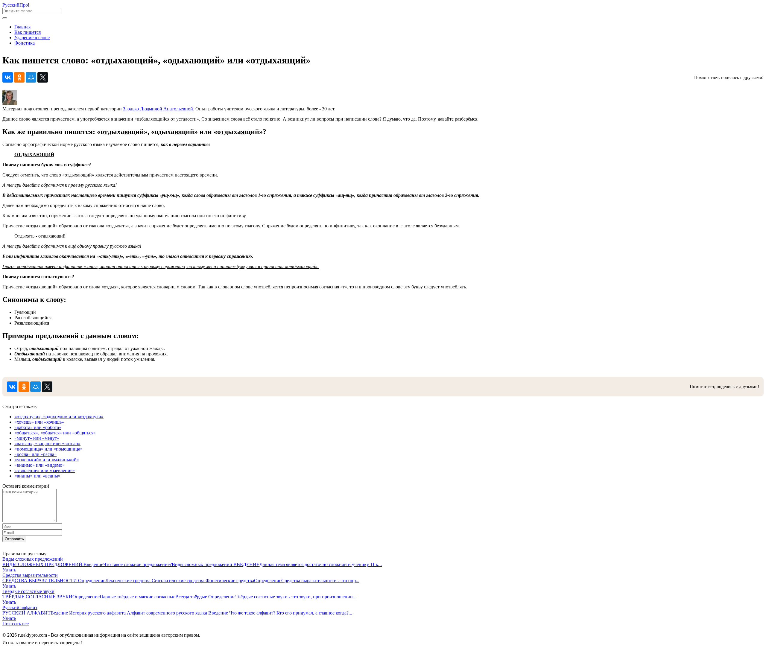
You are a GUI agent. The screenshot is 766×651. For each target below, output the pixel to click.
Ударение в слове (32, 37)
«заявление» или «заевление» (44, 470)
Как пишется (27, 32)
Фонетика (24, 42)
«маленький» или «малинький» (46, 459)
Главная (22, 26)
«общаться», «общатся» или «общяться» (55, 432)
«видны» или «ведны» (37, 475)
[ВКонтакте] (7, 77)
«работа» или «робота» (37, 427)
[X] (42, 77)
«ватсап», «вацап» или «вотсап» (47, 443)
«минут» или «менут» (36, 438)
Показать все (15, 623)
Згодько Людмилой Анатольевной (158, 108)
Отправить (14, 539)
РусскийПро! (15, 4)
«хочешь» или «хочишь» (39, 422)
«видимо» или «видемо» (39, 465)
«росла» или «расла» (35, 454)
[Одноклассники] (19, 77)
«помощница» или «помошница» (48, 448)
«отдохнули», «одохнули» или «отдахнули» (59, 416)
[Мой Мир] (31, 77)
